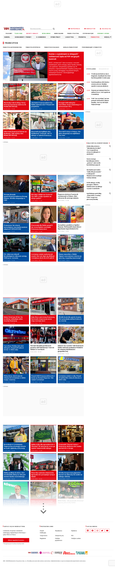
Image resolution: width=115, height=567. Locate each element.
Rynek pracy (55, 37)
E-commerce (41, 37)
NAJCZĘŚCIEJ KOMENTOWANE (98, 143)
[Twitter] (102, 531)
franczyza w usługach (51, 47)
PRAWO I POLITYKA (73, 33)
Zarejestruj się (59, 535)
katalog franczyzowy (70, 47)
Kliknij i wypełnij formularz (16, 540)
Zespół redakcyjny (43, 531)
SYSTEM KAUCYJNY (88, 33)
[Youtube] (107, 531)
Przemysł (82, 37)
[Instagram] (97, 531)
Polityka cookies (76, 538)
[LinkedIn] (88, 531)
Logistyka (69, 37)
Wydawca (74, 531)
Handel (7, 37)
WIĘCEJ (107, 37)
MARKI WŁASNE (58, 33)
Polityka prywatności (58, 539)
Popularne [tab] (92, 69)
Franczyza (95, 37)
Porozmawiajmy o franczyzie (92, 47)
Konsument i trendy (23, 37)
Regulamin (43, 538)
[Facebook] (93, 531)
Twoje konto (43, 535)
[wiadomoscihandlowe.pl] (14, 28)
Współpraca (58, 531)
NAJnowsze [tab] (104, 69)
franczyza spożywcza (33, 47)
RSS (72, 535)
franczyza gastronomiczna (12, 47)
